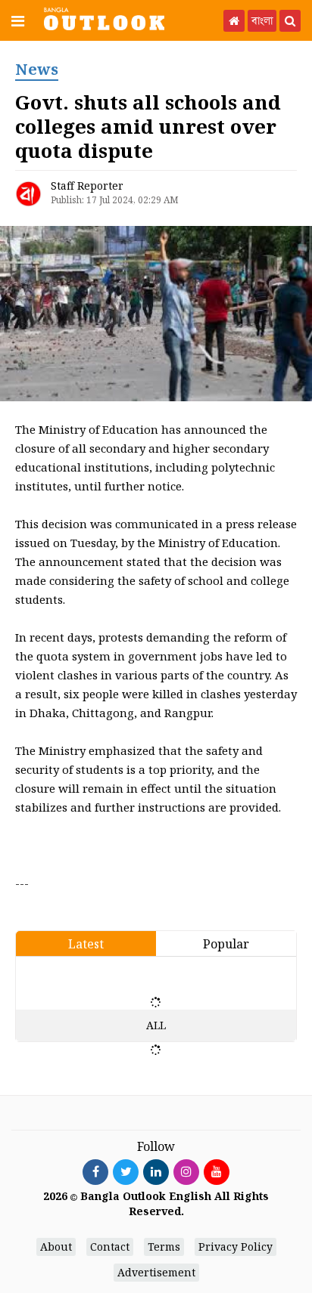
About (56, 1246)
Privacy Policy (235, 1246)
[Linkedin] (156, 1171)
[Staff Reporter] (28, 194)
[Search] (290, 21)
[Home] (234, 21)
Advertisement (156, 1272)
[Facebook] (95, 1171)
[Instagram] (186, 1171)
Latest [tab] (86, 944)
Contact (109, 1246)
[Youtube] (216, 1171)
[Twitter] (125, 1171)
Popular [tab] (226, 944)
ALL (156, 1025)
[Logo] (104, 18)
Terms (164, 1246)
